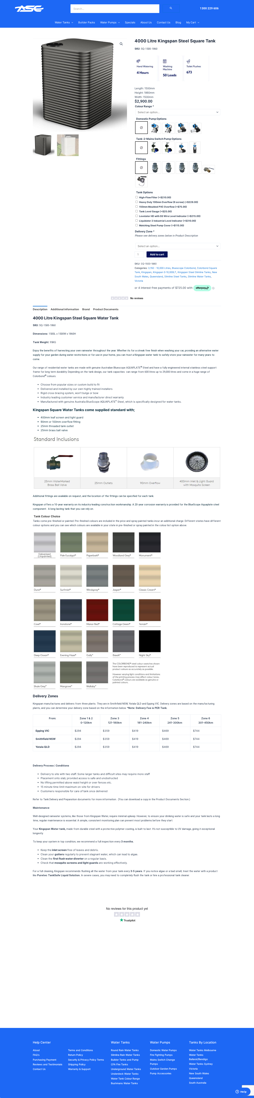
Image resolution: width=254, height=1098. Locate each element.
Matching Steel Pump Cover (161, 225)
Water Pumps (108, 22)
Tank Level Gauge (155, 211)
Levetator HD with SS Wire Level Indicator (170, 216)
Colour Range (144, 106)
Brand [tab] (86, 309)
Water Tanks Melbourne (202, 1050)
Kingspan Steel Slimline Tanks (194, 272)
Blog (178, 22)
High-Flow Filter (155, 197)
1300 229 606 (209, 8)
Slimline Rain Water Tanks (125, 1054)
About (36, 1050)
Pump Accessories (160, 1073)
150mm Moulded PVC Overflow (163, 206)
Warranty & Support (79, 1069)
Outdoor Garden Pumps (163, 1068)
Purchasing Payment (44, 1059)
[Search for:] (171, 8)
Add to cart (157, 254)
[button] (71, 22)
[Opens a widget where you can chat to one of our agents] (241, 1092)
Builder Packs (86, 22)
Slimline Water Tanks (199, 276)
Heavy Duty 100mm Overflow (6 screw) (168, 202)
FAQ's (36, 1054)
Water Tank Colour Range (125, 1078)
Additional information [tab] (65, 309)
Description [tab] (40, 309)
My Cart (191, 22)
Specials (130, 22)
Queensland (156, 276)
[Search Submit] (171, 8)
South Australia (197, 1082)
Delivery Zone (144, 231)
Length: (139, 88)
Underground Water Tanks (126, 1069)
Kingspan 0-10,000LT (164, 272)
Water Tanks (62, 22)
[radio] (141, 128)
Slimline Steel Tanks (175, 276)
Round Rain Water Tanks (125, 1050)
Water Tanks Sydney (201, 1063)
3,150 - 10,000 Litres (159, 268)
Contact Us (163, 22)
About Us (146, 22)
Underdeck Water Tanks (125, 1073)
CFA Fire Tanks (119, 1064)
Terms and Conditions (80, 1050)
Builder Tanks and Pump (125, 1059)
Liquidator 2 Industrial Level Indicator (167, 220)
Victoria (139, 280)
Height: (139, 92)
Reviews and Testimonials (47, 1064)
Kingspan (146, 272)
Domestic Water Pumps (163, 1050)
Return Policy (75, 1054)
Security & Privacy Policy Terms (86, 1059)
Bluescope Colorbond (184, 268)
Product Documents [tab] (105, 309)
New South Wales (199, 1073)
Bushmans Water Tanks (124, 1083)
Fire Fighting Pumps (161, 1054)
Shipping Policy (77, 1064)
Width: (139, 97)
